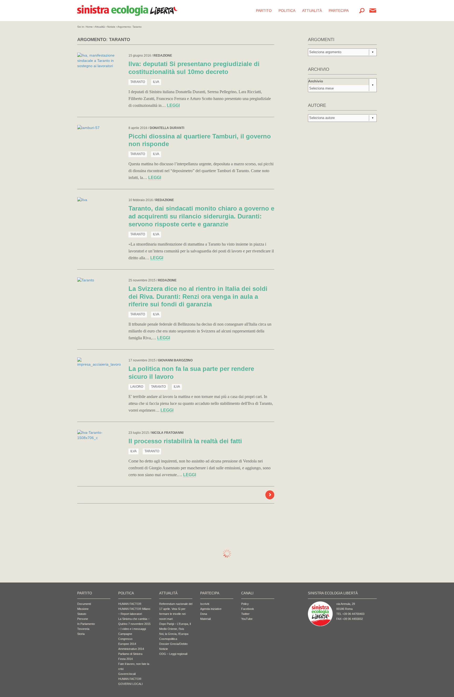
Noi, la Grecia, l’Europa (173, 633)
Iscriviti (204, 603)
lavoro (136, 387)
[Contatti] (373, 10)
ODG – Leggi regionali (173, 653)
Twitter (245, 613)
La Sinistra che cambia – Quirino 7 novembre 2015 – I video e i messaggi (134, 623)
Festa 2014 (125, 658)
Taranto (137, 82)
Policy (245, 603)
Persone (82, 618)
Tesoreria (83, 628)
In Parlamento (86, 623)
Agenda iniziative (210, 608)
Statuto (81, 613)
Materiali (205, 618)
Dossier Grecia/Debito (173, 643)
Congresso (125, 638)
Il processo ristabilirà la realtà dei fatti (185, 441)
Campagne (125, 633)
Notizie (111, 26)
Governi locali (127, 673)
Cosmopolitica (168, 638)
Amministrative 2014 (131, 648)
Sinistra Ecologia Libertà (127, 10)
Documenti (84, 603)
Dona (203, 613)
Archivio (315, 81)
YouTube (246, 618)
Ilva (156, 82)
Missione (83, 608)
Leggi (173, 105)
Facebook (247, 608)
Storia (81, 633)
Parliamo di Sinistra (130, 653)
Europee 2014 (127, 643)
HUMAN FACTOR (129, 603)
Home (89, 26)
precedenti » (269, 494)
